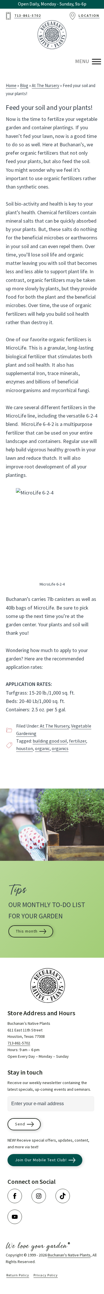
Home (11, 85)
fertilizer (77, 741)
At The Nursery (45, 85)
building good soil (50, 741)
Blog (24, 85)
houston (24, 749)
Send (20, 1124)
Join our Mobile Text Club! (41, 1160)
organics (60, 749)
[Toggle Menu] (96, 61)
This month (27, 931)
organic (42, 749)
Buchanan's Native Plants (69, 1255)
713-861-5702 (19, 1043)
